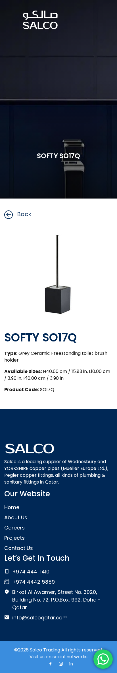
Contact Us (18, 548)
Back (24, 214)
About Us (15, 517)
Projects (14, 537)
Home (11, 507)
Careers (14, 527)
